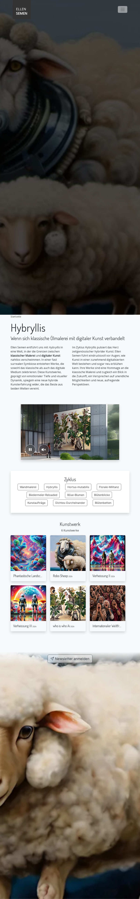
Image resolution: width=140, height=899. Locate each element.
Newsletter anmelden (71, 659)
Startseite (16, 316)
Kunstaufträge (36, 502)
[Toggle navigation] (122, 9)
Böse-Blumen (75, 495)
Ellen (21, 11)
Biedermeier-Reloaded (43, 495)
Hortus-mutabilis (78, 487)
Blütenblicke (102, 495)
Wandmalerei (28, 487)
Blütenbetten (103, 502)
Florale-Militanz (109, 487)
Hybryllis (52, 487)
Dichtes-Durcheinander (70, 502)
